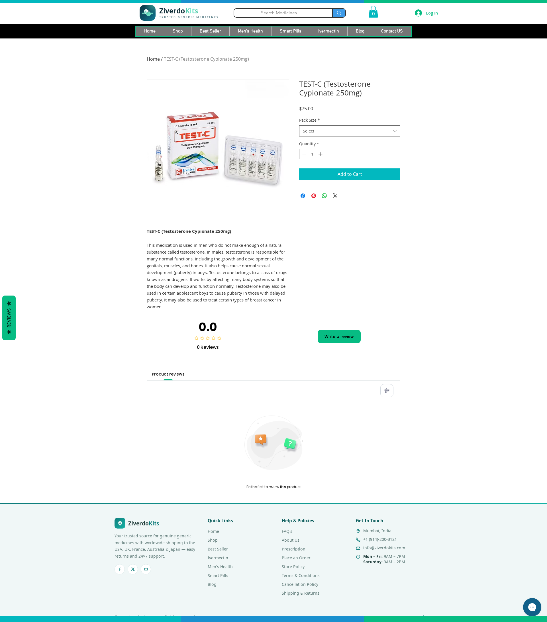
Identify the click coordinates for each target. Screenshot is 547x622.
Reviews (9, 317)
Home (153, 59)
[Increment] (320, 154)
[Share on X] (335, 195)
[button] (373, 12)
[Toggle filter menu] (386, 390)
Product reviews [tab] (168, 374)
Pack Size (309, 120)
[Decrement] (303, 154)
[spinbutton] (312, 154)
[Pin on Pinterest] (313, 195)
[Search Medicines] (338, 13)
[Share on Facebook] (302, 195)
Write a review (339, 336)
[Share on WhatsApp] (324, 195)
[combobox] (349, 130)
